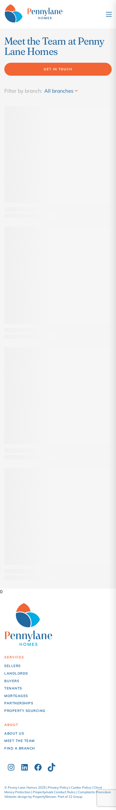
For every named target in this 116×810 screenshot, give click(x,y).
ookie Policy (82, 787)
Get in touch (58, 69)
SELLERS (12, 666)
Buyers (11, 681)
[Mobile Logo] (39, 14)
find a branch (19, 748)
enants (14, 688)
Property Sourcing (25, 711)
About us (14, 733)
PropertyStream (44, 797)
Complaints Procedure (94, 792)
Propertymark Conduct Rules (54, 792)
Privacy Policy (58, 787)
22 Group (75, 797)
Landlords (16, 673)
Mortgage (15, 696)
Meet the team (19, 741)
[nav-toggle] (109, 14)
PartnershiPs (18, 703)
